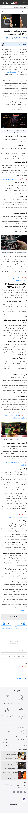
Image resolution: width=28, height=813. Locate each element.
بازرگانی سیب (17, 485)
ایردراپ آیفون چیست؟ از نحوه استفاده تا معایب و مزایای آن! (6, 627)
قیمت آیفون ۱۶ (9, 731)
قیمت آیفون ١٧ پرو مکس (21, 737)
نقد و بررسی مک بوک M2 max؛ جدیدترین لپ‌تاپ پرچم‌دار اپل (21, 627)
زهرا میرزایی (23, 39)
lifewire (22, 611)
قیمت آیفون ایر (23, 734)
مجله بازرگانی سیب (16, 11)
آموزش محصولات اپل (6, 11)
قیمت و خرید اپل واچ (8, 742)
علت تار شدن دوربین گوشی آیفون (10, 179)
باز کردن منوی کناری (21, 678)
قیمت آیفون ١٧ (23, 731)
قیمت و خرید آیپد (9, 745)
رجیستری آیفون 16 (22, 739)
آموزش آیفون (16, 39)
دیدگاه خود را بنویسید (7, 39)
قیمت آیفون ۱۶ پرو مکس (7, 737)
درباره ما (25, 745)
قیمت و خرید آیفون (8, 739)
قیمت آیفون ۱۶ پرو (8, 734)
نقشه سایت (24, 742)
